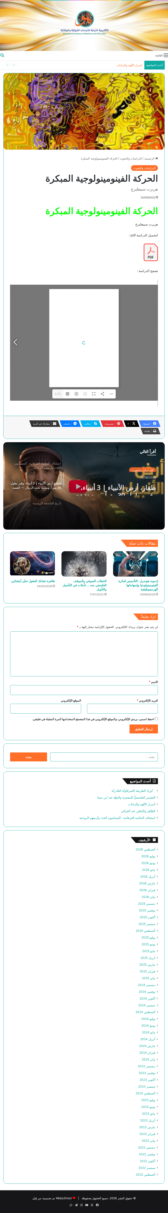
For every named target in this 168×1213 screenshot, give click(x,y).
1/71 (58, 393)
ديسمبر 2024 (146, 985)
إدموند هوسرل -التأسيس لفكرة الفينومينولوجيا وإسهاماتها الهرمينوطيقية (138, 585)
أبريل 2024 (147, 1039)
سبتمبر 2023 (146, 1086)
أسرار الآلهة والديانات (141, 804)
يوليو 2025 (148, 937)
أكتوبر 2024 (147, 998)
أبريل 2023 (147, 1120)
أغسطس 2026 (145, 849)
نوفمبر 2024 (147, 991)
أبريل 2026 (147, 876)
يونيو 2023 (148, 1107)
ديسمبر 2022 (146, 1147)
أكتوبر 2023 (147, 1079)
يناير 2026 (148, 897)
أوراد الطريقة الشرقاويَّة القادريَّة (133, 790)
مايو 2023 (148, 1113)
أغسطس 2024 (145, 1012)
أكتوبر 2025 (147, 917)
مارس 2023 (147, 1127)
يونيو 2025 (148, 944)
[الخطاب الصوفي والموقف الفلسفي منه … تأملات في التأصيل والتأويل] (83, 564)
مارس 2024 (147, 1046)
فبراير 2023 (147, 1134)
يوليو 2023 (148, 1100)
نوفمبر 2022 (147, 1154)
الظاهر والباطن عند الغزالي (138, 811)
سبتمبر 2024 (146, 1005)
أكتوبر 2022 (147, 1161)
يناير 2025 (148, 978)
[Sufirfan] (84, 25)
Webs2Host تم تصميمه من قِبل (52, 1198)
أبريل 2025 (147, 958)
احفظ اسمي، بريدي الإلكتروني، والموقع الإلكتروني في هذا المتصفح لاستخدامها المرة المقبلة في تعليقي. (93, 719)
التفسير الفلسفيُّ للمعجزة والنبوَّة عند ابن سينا (126, 797)
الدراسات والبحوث (131, 158)
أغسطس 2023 (145, 1093)
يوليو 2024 (148, 1019)
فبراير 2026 (147, 890)
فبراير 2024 (147, 1052)
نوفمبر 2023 (147, 1073)
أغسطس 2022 (145, 1174)
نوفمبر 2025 (147, 910)
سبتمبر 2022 (146, 1168)
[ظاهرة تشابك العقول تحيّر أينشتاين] (32, 564)
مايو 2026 (148, 870)
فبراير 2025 (147, 971)
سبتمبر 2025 (146, 924)
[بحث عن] (2, 55)
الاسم (153, 682)
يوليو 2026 (148, 856)
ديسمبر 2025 (146, 903)
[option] (84, 486)
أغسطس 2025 (145, 930)
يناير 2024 (148, 1059)
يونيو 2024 (148, 1025)
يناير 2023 (148, 1140)
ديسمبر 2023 (146, 1066)
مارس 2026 (147, 883)
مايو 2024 (148, 1032)
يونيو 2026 (148, 863)
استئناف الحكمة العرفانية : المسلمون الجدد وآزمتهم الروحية (117, 818)
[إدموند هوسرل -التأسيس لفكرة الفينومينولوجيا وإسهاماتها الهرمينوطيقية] (135, 564)
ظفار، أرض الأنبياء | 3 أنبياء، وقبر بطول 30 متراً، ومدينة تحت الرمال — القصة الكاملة (113, 488)
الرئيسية (149, 158)
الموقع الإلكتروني (71, 700)
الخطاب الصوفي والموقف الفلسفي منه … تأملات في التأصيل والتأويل (85, 585)
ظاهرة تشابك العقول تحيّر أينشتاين (33, 581)
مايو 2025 (148, 951)
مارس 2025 (147, 964)
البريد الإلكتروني (147, 700)
